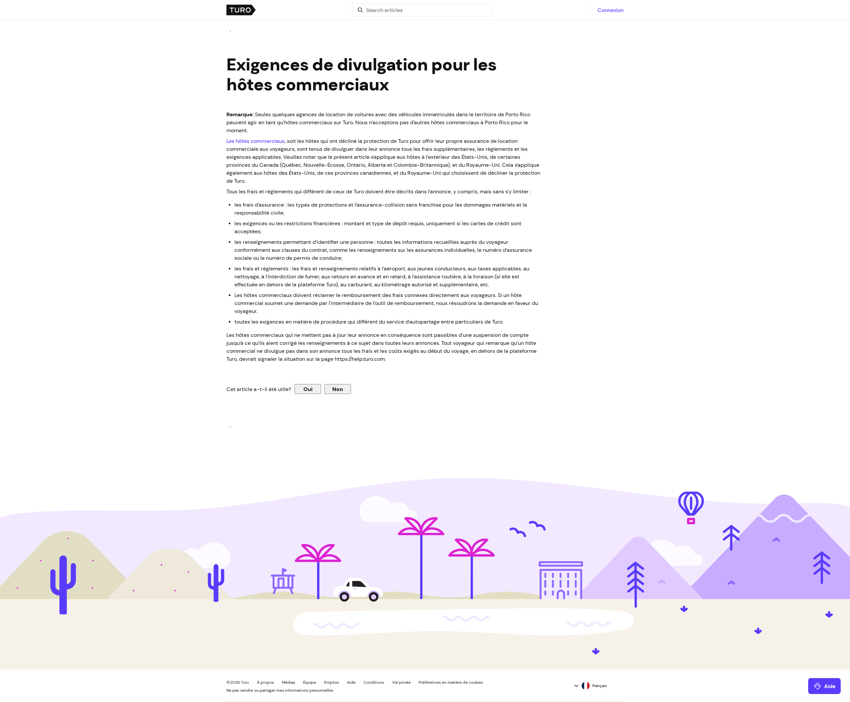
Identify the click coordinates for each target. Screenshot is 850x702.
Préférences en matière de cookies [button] (451, 682)
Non (337, 389)
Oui (307, 389)
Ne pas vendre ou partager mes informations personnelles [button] (279, 690)
